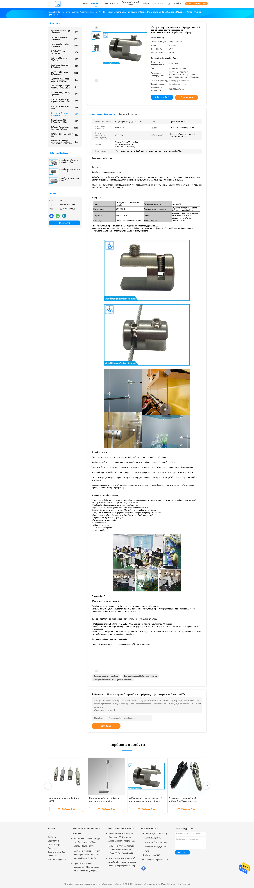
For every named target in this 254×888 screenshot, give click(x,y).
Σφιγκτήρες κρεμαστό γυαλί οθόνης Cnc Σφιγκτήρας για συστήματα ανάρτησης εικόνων (184, 801)
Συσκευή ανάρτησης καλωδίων (120, 828)
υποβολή (106, 726)
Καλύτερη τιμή (162, 97)
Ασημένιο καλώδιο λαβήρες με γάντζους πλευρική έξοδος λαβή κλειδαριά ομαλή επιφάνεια (87, 842)
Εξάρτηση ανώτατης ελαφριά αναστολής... (65, 80)
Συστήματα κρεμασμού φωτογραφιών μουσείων (112, 680)
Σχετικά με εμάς (55, 845)
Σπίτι (50, 833)
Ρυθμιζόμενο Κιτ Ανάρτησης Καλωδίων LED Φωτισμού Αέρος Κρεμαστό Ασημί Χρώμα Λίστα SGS (121, 837)
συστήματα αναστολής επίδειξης (69, 179)
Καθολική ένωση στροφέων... (65, 52)
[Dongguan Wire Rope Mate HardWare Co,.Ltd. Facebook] (143, 868)
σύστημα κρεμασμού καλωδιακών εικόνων (140, 676)
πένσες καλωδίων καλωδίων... (65, 38)
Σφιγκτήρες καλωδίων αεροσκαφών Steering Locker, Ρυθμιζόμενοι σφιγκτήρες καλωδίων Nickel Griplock (87, 867)
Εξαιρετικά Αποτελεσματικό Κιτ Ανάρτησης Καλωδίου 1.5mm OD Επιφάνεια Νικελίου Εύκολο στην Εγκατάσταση (121, 850)
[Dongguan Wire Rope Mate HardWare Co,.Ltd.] (58, 4)
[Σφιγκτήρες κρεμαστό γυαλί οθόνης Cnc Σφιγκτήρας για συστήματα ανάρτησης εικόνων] (186, 776)
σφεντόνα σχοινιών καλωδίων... (65, 73)
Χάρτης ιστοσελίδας (56, 852)
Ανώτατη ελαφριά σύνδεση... (65, 59)
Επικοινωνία (64, 223)
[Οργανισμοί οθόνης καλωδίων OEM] (66, 776)
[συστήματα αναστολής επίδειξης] (53, 180)
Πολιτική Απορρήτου (57, 859)
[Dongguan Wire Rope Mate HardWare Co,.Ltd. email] (51, 216)
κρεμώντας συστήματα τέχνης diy (69, 170)
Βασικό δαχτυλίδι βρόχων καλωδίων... (65, 121)
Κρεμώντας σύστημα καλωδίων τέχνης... (65, 114)
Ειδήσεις (51, 848)
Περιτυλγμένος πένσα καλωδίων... (65, 45)
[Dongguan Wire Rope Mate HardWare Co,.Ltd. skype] (64, 216)
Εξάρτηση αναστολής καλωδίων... (65, 32)
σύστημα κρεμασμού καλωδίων (106, 676)
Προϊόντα (52, 837)
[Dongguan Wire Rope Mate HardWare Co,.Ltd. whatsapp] (58, 216)
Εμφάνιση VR (53, 841)
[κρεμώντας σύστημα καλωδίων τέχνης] (53, 162)
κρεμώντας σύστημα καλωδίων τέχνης (68, 161)
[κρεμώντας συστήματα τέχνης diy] (53, 171)
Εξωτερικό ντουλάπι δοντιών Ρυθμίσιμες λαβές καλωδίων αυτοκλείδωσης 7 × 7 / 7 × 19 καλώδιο (87, 855)
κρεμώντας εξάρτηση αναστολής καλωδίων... (65, 87)
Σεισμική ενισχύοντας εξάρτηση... (65, 94)
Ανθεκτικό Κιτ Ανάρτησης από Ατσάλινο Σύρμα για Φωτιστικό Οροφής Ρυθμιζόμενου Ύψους (122, 862)
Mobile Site (52, 856)
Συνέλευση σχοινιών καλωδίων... (65, 66)
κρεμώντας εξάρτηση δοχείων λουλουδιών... (65, 100)
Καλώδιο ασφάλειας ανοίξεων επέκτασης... (65, 128)
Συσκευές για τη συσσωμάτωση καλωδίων (85, 831)
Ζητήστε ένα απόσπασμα (196, 4)
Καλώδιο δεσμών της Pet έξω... (65, 135)
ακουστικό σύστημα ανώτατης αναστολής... (65, 142)
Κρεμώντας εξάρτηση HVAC (65, 107)
